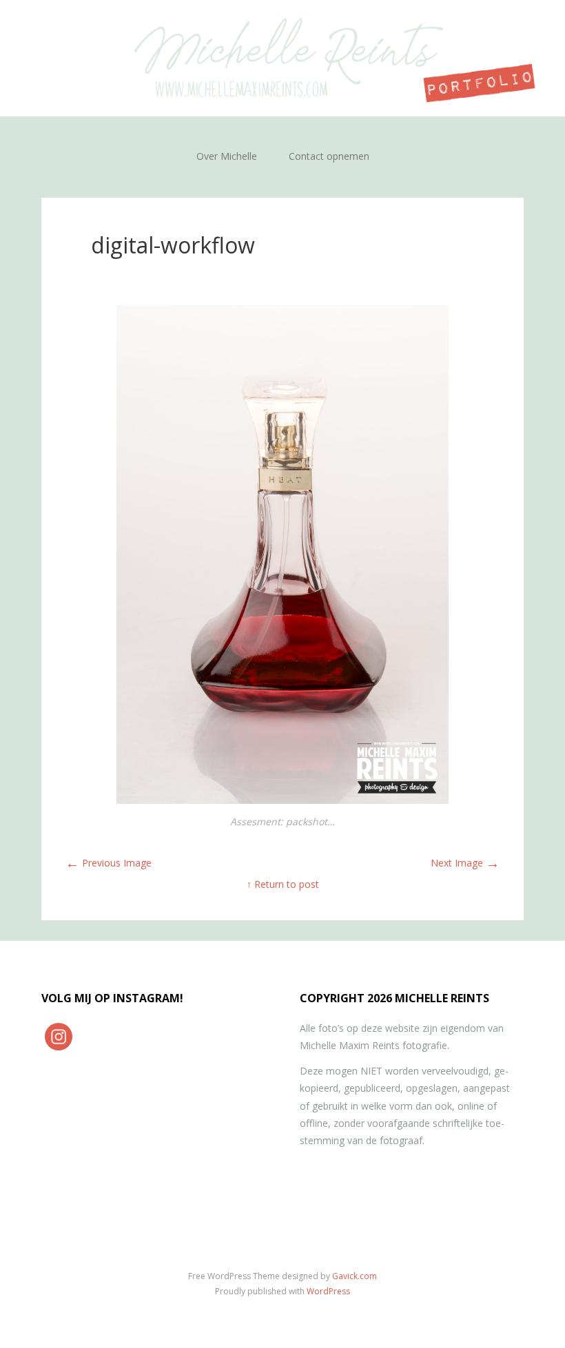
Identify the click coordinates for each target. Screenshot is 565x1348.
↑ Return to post (283, 884)
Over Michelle (226, 156)
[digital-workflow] (282, 800)
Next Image (465, 862)
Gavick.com (354, 1276)
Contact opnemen (329, 156)
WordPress (328, 1291)
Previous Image (108, 862)
